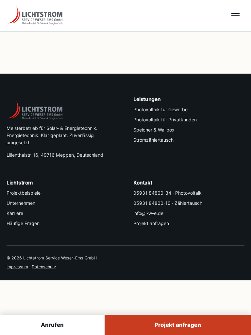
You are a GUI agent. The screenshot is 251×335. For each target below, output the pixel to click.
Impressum (17, 266)
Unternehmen (21, 203)
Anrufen (52, 325)
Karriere (15, 213)
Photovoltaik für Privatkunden (165, 119)
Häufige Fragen (23, 223)
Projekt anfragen (151, 223)
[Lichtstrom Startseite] (51, 15)
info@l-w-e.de (148, 213)
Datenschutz (44, 266)
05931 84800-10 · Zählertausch (167, 203)
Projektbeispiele (24, 193)
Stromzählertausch (153, 140)
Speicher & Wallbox (154, 129)
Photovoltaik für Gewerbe (160, 109)
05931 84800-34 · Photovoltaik (167, 193)
